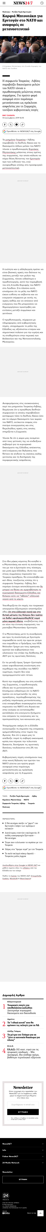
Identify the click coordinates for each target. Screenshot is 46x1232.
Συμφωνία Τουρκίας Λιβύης (13, 803)
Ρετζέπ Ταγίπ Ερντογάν (21, 12)
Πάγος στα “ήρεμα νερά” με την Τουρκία (24, 849)
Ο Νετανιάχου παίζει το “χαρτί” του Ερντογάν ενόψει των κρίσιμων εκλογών (21, 826)
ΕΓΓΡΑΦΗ (23, 1179)
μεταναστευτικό (10, 168)
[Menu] (4, 3)
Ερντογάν (35, 159)
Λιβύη (34, 796)
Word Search (25, 879)
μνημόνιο (10, 140)
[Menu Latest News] (42, 3)
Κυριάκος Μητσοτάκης (11, 800)
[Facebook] (4, 124)
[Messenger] (16, 124)
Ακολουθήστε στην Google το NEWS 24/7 (19, 865)
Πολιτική (6, 12)
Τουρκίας (21, 140)
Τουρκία (31, 803)
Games (14, 876)
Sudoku (5, 879)
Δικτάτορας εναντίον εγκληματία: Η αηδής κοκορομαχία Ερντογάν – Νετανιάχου (22, 835)
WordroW (14, 879)
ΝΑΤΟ (26, 800)
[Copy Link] (22, 124)
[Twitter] (10, 124)
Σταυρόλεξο (36, 876)
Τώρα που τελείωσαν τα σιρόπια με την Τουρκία (23, 843)
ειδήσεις (26, 868)
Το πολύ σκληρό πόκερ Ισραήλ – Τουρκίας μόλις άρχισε (20, 855)
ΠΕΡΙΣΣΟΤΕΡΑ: (8, 819)
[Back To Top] (40, 1213)
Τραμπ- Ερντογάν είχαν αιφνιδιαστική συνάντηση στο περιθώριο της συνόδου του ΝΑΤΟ (22, 665)
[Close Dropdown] (43, 1144)
